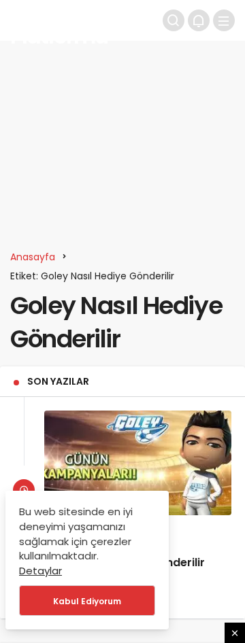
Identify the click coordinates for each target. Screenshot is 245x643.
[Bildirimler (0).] (199, 20)
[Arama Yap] (173, 20)
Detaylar (40, 570)
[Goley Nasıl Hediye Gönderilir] (137, 463)
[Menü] (224, 20)
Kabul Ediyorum (87, 601)
